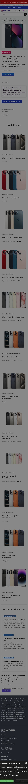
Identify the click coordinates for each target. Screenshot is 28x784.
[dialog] (14, 772)
